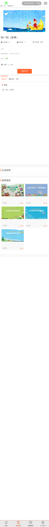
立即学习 (24, 71)
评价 (17, 79)
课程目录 (11, 79)
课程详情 (4, 79)
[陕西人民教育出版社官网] (7, 4)
